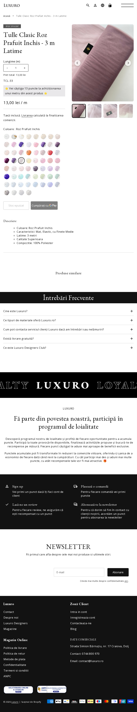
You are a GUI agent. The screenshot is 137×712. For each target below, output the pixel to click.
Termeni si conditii (16, 670)
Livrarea (27, 115)
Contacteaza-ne (80, 623)
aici (126, 581)
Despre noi (11, 617)
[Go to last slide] (78, 63)
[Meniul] (127, 5)
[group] (79, 111)
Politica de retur (14, 653)
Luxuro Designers (16, 623)
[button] (88, 5)
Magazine (10, 629)
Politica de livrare (15, 648)
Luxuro (15, 702)
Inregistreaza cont (82, 617)
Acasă (6, 15)
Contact (9, 612)
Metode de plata (14, 659)
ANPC (7, 676)
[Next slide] (128, 63)
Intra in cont (78, 612)
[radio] (6, 136)
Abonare (118, 572)
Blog (73, 629)
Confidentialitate (15, 665)
